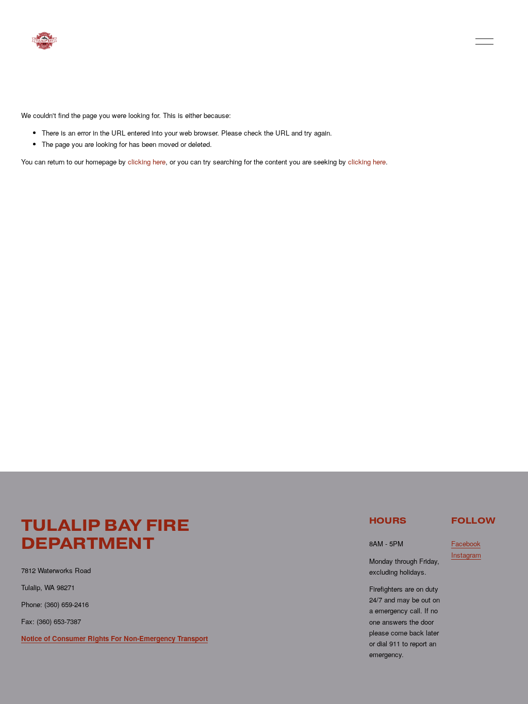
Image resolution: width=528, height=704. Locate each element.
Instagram (466, 555)
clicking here (147, 161)
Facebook (466, 543)
